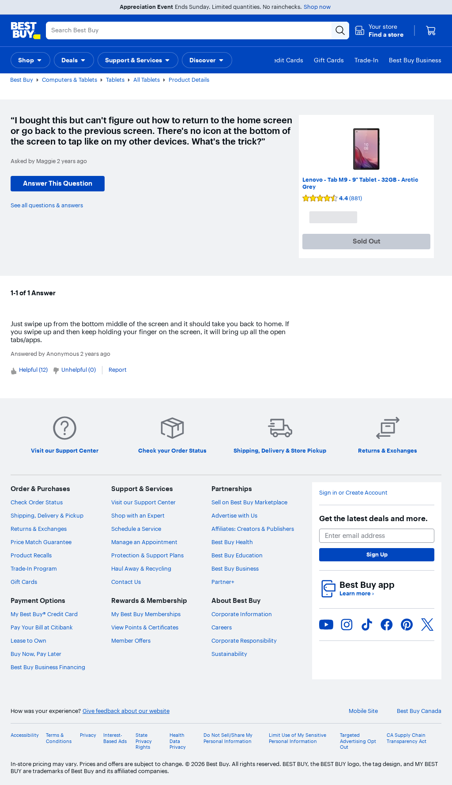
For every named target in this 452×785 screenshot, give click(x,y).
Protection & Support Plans (147, 555)
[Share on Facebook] (387, 624)
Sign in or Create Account (353, 492)
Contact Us (126, 581)
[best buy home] (26, 30)
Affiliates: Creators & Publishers (252, 528)
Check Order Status (37, 502)
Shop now (317, 6)
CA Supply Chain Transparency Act (406, 738)
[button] (378, 30)
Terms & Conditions (59, 738)
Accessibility (25, 735)
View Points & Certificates (144, 627)
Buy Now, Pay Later (36, 653)
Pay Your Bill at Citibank (42, 627)
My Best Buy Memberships (146, 613)
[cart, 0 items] (431, 30)
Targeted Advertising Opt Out (358, 741)
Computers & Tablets (69, 79)
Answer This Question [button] (57, 183)
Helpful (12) (33, 369)
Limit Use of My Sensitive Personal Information (297, 738)
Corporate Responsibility (244, 640)
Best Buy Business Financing (48, 667)
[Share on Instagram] (346, 624)
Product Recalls (31, 555)
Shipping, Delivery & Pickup (47, 515)
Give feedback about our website (126, 711)
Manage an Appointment (144, 541)
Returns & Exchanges (39, 528)
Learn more (356, 593)
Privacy (88, 735)
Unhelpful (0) (78, 369)
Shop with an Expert (138, 515)
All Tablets (146, 79)
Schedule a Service (136, 528)
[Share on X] (427, 624)
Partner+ (222, 581)
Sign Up (377, 554)
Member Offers (131, 640)
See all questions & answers (47, 205)
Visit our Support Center (143, 502)
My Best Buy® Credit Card (44, 613)
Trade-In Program (34, 568)
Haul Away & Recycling (141, 568)
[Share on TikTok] (367, 624)
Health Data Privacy (178, 741)
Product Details (189, 79)
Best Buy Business (235, 568)
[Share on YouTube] (326, 624)
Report (118, 369)
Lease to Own (28, 640)
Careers (221, 627)
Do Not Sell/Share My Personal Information (227, 738)
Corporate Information (241, 613)
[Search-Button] (340, 30)
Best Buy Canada (419, 711)
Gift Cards (24, 581)
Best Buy (21, 79)
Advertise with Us (234, 515)
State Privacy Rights (144, 741)
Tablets (115, 79)
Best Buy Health (232, 541)
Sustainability (229, 653)
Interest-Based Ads (115, 738)
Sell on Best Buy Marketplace (249, 502)
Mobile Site (363, 711)
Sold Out (366, 241)
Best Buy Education (237, 555)
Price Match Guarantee (41, 541)
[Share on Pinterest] (407, 624)
